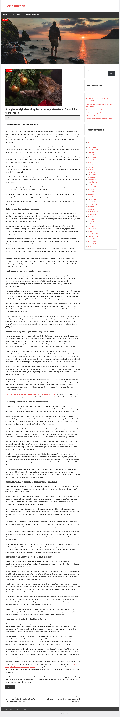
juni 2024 (91, 189)
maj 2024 (91, 192)
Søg (88, 70)
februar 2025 (92, 174)
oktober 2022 (92, 239)
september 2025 (93, 157)
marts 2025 (91, 172)
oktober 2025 (92, 155)
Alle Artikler (16, 15)
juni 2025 (91, 164)
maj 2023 (91, 221)
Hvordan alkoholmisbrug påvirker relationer (99, 118)
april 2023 (91, 224)
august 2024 (92, 187)
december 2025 (93, 150)
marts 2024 (91, 197)
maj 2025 (91, 167)
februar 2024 (92, 199)
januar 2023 (91, 231)
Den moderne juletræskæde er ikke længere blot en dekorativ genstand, (30, 394)
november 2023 (93, 206)
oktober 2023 (92, 209)
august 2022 (92, 243)
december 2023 (93, 204)
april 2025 (91, 169)
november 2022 (93, 236)
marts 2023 (91, 226)
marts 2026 (91, 145)
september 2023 (93, 211)
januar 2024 (91, 202)
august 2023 (92, 214)
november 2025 (93, 152)
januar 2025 (91, 177)
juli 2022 (90, 246)
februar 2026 (92, 147)
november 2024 (93, 182)
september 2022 (93, 241)
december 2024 (93, 179)
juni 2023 (91, 219)
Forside (5, 15)
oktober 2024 (92, 184)
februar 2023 (92, 229)
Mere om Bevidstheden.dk (34, 15)
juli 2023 (90, 216)
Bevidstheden (15, 5)
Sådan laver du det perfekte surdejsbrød (98, 110)
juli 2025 (90, 162)
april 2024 (91, 194)
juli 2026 (90, 142)
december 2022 (93, 234)
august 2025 (92, 160)
